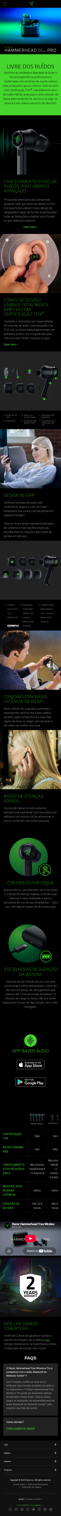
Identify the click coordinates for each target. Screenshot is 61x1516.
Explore (7, 1453)
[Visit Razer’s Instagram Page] (16, 1509)
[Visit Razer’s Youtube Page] (33, 1509)
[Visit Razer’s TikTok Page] (39, 1509)
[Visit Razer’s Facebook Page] (10, 1509)
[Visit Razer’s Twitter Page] (27, 1509)
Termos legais (19, 1484)
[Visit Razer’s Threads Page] (22, 1509)
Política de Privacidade (38, 1484)
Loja (6, 1445)
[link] (31, 4)
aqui (47, 1339)
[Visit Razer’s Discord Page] (50, 1509)
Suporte (7, 1461)
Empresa (8, 1470)
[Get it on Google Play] (30, 1082)
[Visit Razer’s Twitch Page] (45, 1509)
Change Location (34, 1499)
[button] (5, 4)
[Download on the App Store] (30, 1064)
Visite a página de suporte (20, 1428)
